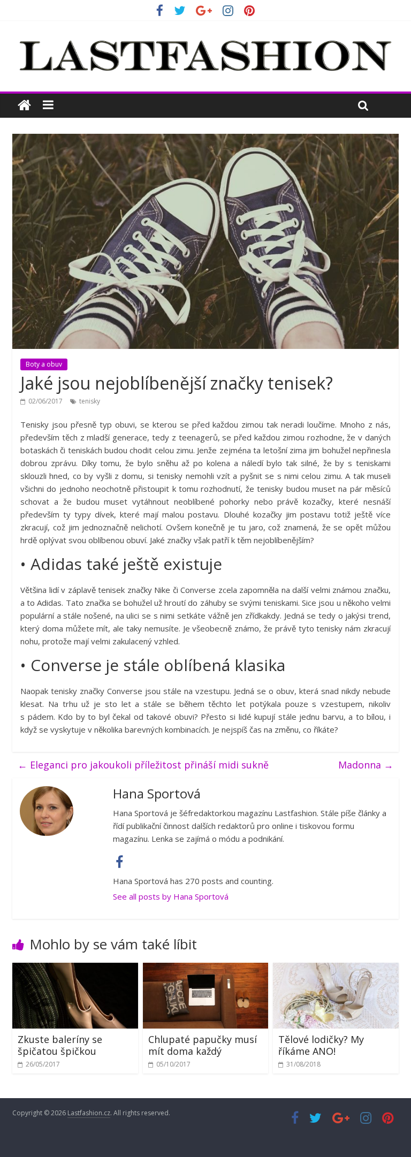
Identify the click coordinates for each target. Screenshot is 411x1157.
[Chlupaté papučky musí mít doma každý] (206, 969)
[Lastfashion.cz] (24, 106)
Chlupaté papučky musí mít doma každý (202, 1045)
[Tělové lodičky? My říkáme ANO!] (336, 969)
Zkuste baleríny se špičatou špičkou (60, 1045)
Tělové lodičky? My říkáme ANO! (321, 1045)
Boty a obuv (44, 364)
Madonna (365, 764)
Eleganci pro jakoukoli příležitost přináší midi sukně (143, 764)
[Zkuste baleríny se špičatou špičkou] (75, 969)
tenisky (89, 401)
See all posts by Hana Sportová (171, 896)
